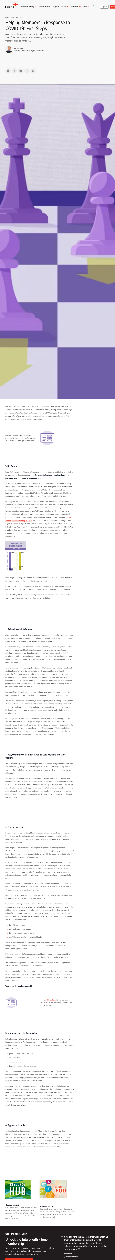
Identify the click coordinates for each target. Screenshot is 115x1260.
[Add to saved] (33, 71)
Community (74, 6)
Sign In (104, 6)
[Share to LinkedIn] (20, 71)
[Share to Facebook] (8, 71)
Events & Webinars (44, 6)
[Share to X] (14, 71)
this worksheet (52, 1000)
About (85, 6)
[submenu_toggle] (35, 6)
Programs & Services (59, 6)
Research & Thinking (27, 6)
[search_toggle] (95, 6)
